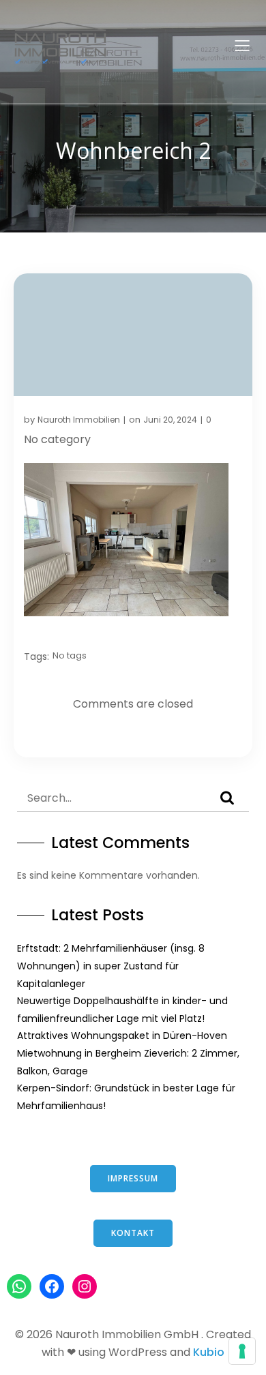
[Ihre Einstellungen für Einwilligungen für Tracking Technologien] (242, 1351)
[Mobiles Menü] (242, 45)
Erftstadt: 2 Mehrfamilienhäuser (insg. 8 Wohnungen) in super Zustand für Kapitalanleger (111, 965)
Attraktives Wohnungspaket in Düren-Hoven (122, 1035)
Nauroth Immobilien (79, 419)
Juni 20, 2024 (170, 419)
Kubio (208, 1352)
